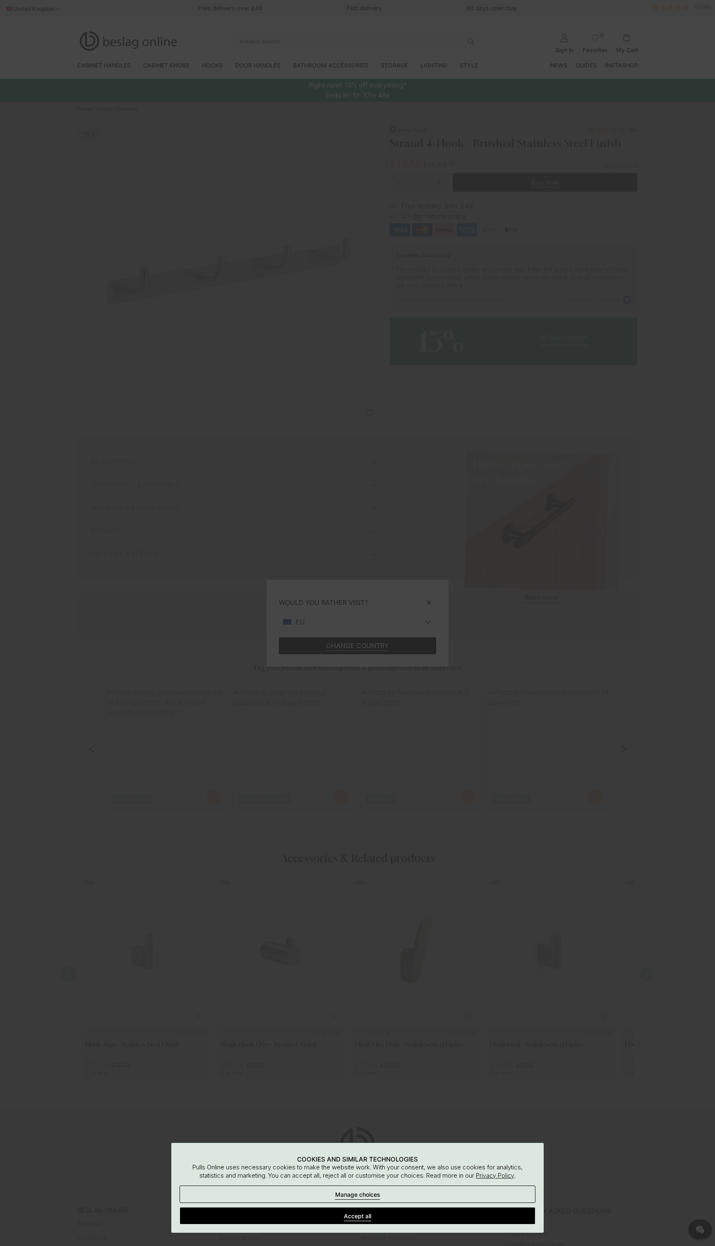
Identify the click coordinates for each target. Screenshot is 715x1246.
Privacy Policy (495, 1175)
